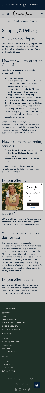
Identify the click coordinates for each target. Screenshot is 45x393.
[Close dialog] (42, 184)
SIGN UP (32, 204)
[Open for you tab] (37, 385)
